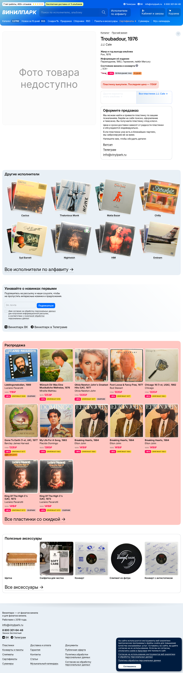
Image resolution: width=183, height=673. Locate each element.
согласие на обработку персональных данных (34, 311)
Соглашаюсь (129, 666)
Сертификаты (128, 21)
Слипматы (8, 654)
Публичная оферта (75, 649)
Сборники (78, 21)
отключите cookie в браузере (132, 650)
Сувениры (143, 21)
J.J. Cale (106, 44)
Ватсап (108, 144)
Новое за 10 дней (33, 21)
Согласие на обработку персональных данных (78, 663)
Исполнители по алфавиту (119, 12)
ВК (7, 637)
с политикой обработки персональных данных (26, 317)
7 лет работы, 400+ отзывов (23, 4)
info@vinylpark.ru (153, 4)
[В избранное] (178, 33)
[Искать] (103, 12)
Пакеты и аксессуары (106, 21)
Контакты (35, 654)
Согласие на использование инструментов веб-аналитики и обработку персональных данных (146, 655)
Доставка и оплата (40, 645)
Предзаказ (66, 21)
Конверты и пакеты (12, 649)
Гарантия (35, 649)
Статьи (34, 659)
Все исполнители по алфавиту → (39, 269)
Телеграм (109, 149)
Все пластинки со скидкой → (35, 519)
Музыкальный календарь (44, 663)
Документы (71, 645)
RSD (88, 21)
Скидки (53, 21)
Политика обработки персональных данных (77, 656)
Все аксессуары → (24, 587)
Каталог (10, 21)
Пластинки (8, 645)
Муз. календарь (161, 21)
